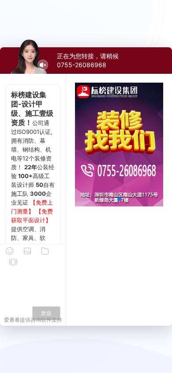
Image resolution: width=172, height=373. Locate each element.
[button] (119, 199)
